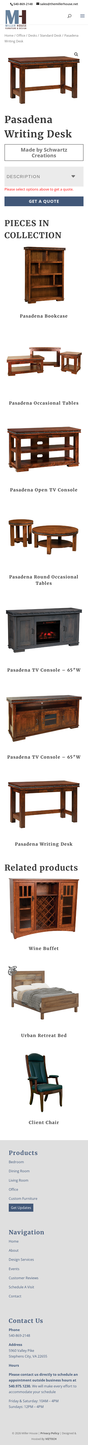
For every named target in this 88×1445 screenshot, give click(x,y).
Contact (15, 1296)
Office (20, 35)
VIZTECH (51, 1439)
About (14, 1250)
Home (8, 35)
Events (14, 1269)
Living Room (18, 1180)
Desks (32, 35)
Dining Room (19, 1171)
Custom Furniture (23, 1198)
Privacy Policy (49, 1433)
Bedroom (16, 1162)
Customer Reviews (23, 1278)
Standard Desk (50, 35)
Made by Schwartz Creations (44, 152)
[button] (76, 54)
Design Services (21, 1259)
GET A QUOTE (44, 201)
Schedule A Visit (21, 1287)
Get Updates (21, 1207)
